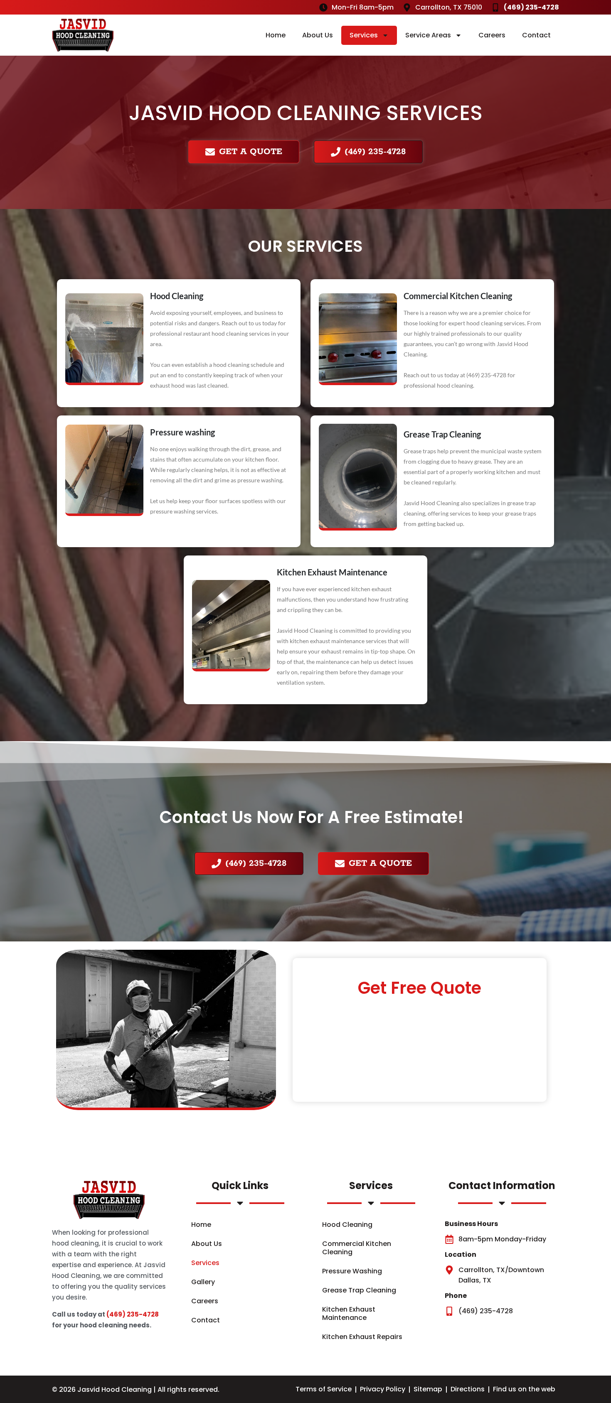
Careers (491, 35)
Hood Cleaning (176, 296)
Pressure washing (182, 432)
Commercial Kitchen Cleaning (458, 296)
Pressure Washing (352, 1271)
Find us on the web (524, 1389)
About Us (317, 35)
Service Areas (428, 35)
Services (364, 35)
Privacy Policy (382, 1389)
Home (276, 35)
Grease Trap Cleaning (442, 434)
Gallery (203, 1282)
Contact (536, 35)
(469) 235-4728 (132, 1314)
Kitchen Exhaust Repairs (362, 1337)
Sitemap (428, 1389)
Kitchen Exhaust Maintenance (332, 572)
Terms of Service (324, 1389)
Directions (468, 1389)
